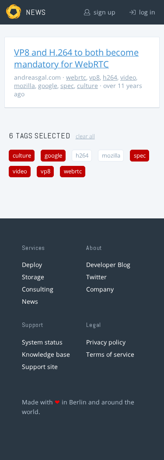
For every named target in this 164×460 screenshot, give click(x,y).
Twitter (96, 277)
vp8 (94, 77)
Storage (33, 277)
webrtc (76, 77)
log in (146, 12)
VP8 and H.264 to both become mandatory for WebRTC (76, 58)
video (128, 77)
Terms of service (110, 354)
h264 (110, 77)
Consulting (37, 289)
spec (67, 85)
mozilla (24, 85)
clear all (85, 136)
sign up (103, 12)
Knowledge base (46, 354)
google (47, 85)
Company (100, 289)
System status (42, 342)
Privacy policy (106, 342)
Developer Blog (108, 264)
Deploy (32, 264)
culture (87, 85)
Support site (40, 366)
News (30, 301)
